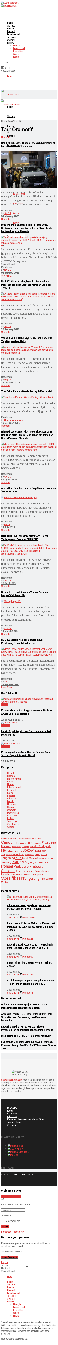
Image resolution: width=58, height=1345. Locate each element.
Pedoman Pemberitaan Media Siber (25, 1119)
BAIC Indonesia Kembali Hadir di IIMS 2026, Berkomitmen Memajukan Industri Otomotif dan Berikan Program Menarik (27, 228)
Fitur (45, 842)
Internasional (19, 48)
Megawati (45, 858)
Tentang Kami (14, 1122)
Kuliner (10, 792)
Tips (42, 878)
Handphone (16, 847)
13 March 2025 (9, 631)
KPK (18, 858)
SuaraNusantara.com (11, 1079)
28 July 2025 (8, 761)
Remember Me (12, 1221)
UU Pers (11, 1125)
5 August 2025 (9, 479)
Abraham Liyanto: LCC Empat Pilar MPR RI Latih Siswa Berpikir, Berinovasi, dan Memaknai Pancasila (26, 1017)
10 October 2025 (10, 423)
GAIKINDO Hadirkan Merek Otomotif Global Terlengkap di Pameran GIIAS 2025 (24, 537)
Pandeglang (6, 862)
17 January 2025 (10, 684)
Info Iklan (12, 1116)
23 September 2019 (12, 719)
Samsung (26, 874)
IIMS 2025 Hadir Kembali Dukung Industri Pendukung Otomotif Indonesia (23, 641)
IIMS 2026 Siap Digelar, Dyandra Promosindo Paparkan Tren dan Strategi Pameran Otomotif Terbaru (26, 285)
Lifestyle (17, 45)
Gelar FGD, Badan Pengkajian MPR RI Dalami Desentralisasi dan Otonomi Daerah (24, 1006)
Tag (10, 121)
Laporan (11, 795)
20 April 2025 (8, 583)
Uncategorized (14, 824)
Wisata (16, 54)
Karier (10, 1110)
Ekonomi (11, 775)
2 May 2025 (7, 740)
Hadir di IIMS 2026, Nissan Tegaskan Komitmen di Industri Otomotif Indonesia (28, 144)
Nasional (11, 31)
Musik (10, 801)
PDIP (15, 862)
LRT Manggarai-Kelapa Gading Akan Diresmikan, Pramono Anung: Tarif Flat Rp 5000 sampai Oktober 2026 (28, 1045)
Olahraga (11, 25)
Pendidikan (18, 51)
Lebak (25, 858)
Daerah (10, 28)
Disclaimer (12, 1108)
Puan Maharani (42, 871)
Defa (7, 524)
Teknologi (11, 37)
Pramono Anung (25, 871)
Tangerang (30, 878)
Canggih (8, 842)
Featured (11, 781)
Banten (33, 839)
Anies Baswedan (9, 838)
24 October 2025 (10, 382)
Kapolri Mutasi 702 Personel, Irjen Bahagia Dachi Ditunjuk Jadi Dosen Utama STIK (30, 946)
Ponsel (7, 866)
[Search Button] (2, 66)
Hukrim (10, 851)
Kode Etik (12, 1113)
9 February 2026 (10, 216)
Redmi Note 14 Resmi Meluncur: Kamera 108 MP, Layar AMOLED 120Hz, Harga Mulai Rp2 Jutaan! (31, 927)
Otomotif (11, 39)
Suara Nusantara (13, 420)
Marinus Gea (35, 858)
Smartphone (37, 874)
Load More (6, 687)
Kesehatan (12, 790)
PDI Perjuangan (28, 862)
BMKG (39, 839)
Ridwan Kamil (16, 875)
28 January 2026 (10, 329)
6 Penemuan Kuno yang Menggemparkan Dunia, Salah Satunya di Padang (28, 907)
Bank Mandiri (24, 839)
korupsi (37, 855)
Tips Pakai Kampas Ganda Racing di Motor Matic (27, 391)
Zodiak (4, 882)
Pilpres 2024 (43, 862)
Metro (52, 858)
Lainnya (10, 42)
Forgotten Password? (12, 1231)
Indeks (16, 56)
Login (9, 76)
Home (4, 121)
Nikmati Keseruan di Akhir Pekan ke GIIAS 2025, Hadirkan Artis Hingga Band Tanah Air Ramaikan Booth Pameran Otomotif (27, 435)
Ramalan (5, 874)
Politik (10, 22)
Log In (4, 1262)
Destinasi (20, 843)
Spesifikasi (11, 878)
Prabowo (21, 866)
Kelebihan (18, 854)
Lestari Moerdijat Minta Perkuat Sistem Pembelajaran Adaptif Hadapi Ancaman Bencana (27, 1028)
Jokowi (29, 850)
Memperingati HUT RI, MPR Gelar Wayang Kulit (26, 1036)
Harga (25, 846)
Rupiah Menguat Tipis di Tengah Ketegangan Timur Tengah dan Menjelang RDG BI (31, 982)
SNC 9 (7, 213)
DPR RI (29, 842)
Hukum (10, 784)
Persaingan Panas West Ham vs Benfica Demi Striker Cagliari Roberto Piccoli (25, 753)
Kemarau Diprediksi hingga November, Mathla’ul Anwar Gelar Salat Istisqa (27, 712)
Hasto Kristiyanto (40, 846)
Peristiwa (12, 815)
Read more (6, 210)
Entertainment (13, 34)
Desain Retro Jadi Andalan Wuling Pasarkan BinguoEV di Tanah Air (24, 593)
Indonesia (18, 851)
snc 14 (8, 379)
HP (3, 850)
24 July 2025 (8, 527)
